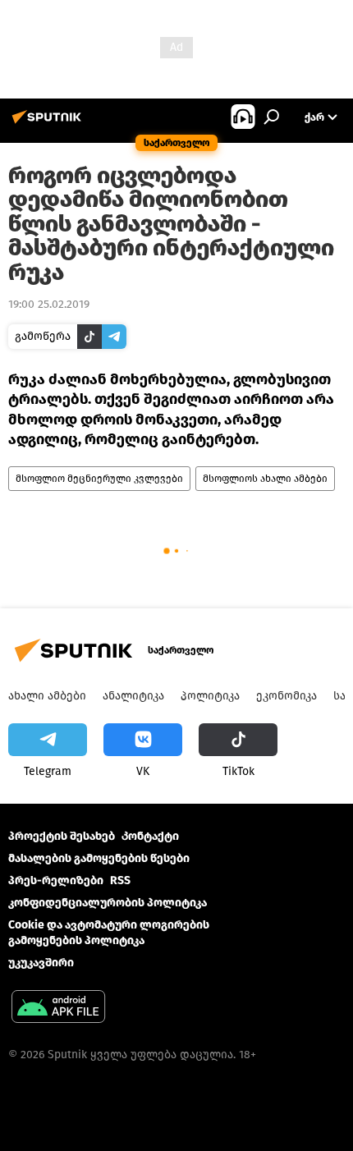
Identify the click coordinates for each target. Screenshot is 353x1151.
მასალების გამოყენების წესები (99, 858)
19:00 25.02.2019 (48, 304)
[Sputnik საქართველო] (49, 124)
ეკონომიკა (286, 696)
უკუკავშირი (41, 963)
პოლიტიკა (210, 696)
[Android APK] (58, 1008)
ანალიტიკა (133, 696)
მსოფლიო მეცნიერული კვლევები (99, 478)
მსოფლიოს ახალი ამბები (265, 478)
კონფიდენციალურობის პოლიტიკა (107, 903)
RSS (120, 880)
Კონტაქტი (150, 836)
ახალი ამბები (47, 696)
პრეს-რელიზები (55, 880)
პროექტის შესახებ (61, 836)
